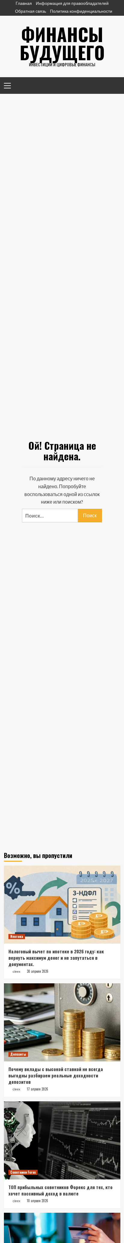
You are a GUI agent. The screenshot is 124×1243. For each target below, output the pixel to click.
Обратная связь (30, 11)
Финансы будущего (62, 42)
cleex (16, 971)
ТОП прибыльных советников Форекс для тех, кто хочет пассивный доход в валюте (60, 1190)
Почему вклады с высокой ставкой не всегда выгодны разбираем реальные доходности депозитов (55, 1075)
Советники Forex (23, 1172)
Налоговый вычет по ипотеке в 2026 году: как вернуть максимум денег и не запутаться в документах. (56, 957)
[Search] (113, 85)
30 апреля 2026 (37, 971)
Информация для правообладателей (72, 3)
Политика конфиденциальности (81, 11)
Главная (24, 3)
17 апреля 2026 (37, 1089)
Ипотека (16, 936)
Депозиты (18, 1054)
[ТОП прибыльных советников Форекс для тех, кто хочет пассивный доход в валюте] (62, 1140)
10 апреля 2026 (37, 1200)
